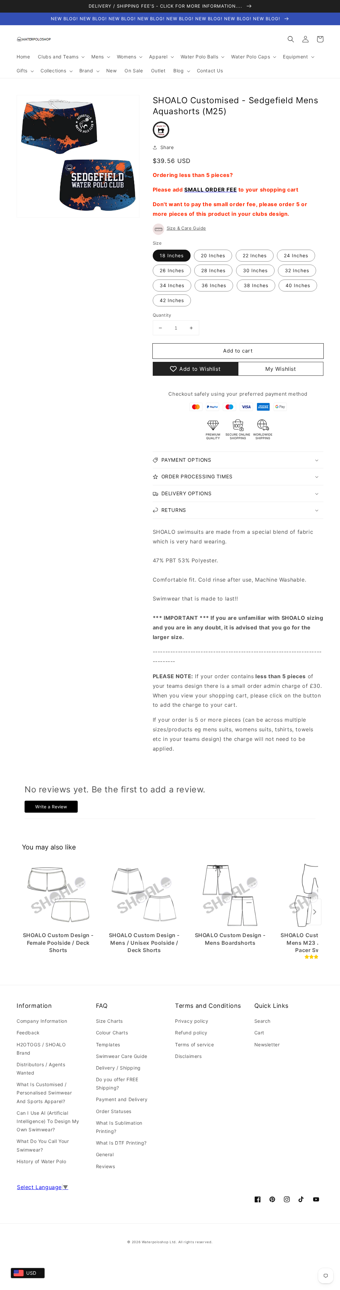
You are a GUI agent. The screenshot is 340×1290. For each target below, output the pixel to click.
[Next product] (314, 912)
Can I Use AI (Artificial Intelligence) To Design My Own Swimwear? (48, 1121)
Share (167, 147)
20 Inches (213, 255)
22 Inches (255, 255)
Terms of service (194, 1044)
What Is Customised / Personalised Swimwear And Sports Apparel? (44, 1093)
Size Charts (109, 1021)
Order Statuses (113, 1111)
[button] (291, 39)
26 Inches (172, 270)
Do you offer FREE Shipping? (117, 1083)
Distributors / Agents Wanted (41, 1069)
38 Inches (256, 285)
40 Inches (298, 285)
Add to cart (238, 351)
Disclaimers (188, 1056)
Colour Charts (112, 1032)
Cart (259, 1032)
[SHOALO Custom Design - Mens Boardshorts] (230, 895)
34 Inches (172, 285)
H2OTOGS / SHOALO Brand (41, 1049)
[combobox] (28, 1273)
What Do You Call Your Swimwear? (43, 1145)
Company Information (42, 1021)
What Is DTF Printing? (121, 1143)
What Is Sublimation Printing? (119, 1127)
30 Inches (255, 270)
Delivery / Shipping (118, 1068)
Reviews (105, 1166)
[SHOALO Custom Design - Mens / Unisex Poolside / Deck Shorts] (144, 895)
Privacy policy (191, 1021)
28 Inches (213, 270)
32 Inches (297, 270)
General (105, 1154)
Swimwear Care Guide (121, 1056)
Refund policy (191, 1032)
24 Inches (296, 255)
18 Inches (172, 255)
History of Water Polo (41, 1161)
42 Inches (172, 300)
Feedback (28, 1032)
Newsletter (267, 1044)
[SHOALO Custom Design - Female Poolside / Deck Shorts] (58, 895)
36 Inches (214, 285)
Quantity (162, 315)
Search (262, 1021)
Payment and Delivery (122, 1099)
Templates (108, 1044)
